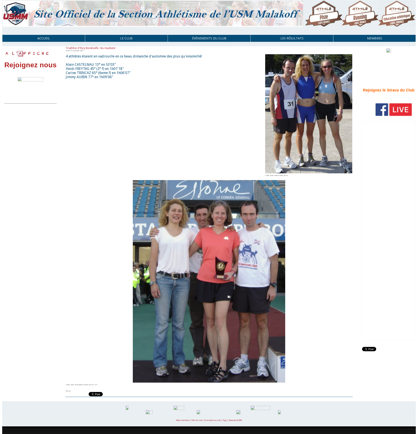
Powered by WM (235, 420)
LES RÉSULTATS (291, 38)
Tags (224, 420)
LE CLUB (126, 38)
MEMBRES (374, 38)
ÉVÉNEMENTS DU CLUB (209, 38)
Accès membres (183, 420)
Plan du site (197, 420)
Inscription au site (212, 420)
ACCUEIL (43, 38)
